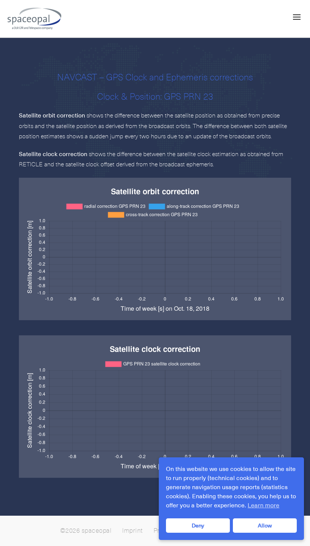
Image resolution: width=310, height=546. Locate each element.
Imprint (132, 531)
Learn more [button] (263, 505)
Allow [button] (265, 525)
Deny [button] (198, 525)
